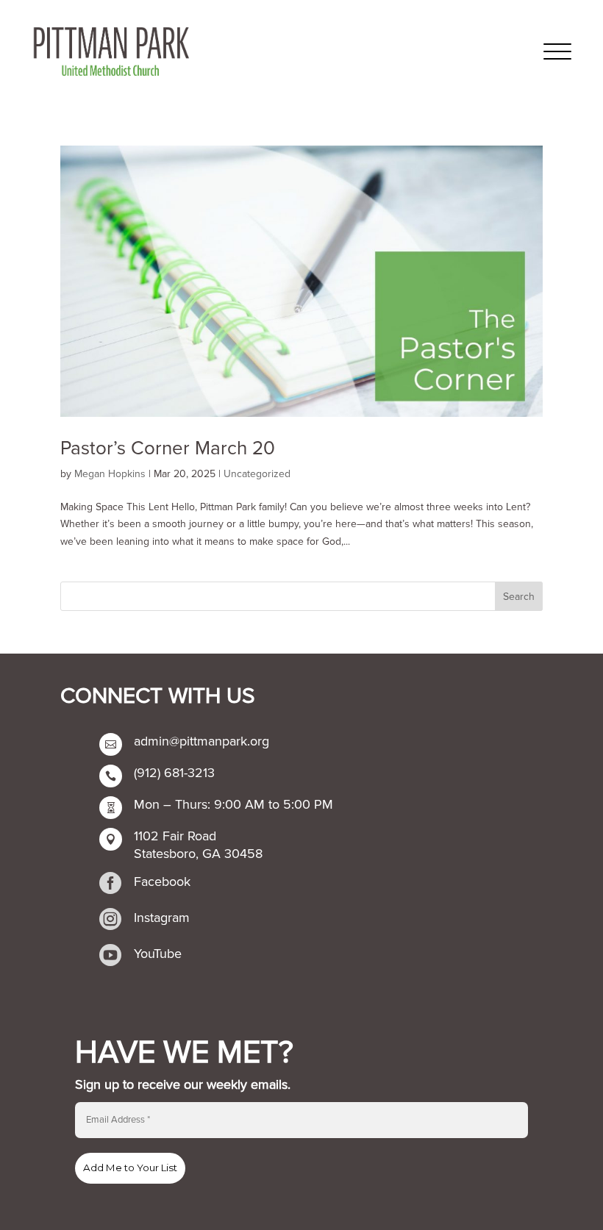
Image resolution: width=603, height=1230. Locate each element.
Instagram (162, 917)
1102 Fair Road (175, 836)
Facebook (162, 881)
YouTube (158, 953)
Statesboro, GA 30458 (198, 853)
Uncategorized (257, 474)
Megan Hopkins (110, 474)
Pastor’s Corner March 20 (167, 448)
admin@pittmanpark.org (201, 741)
